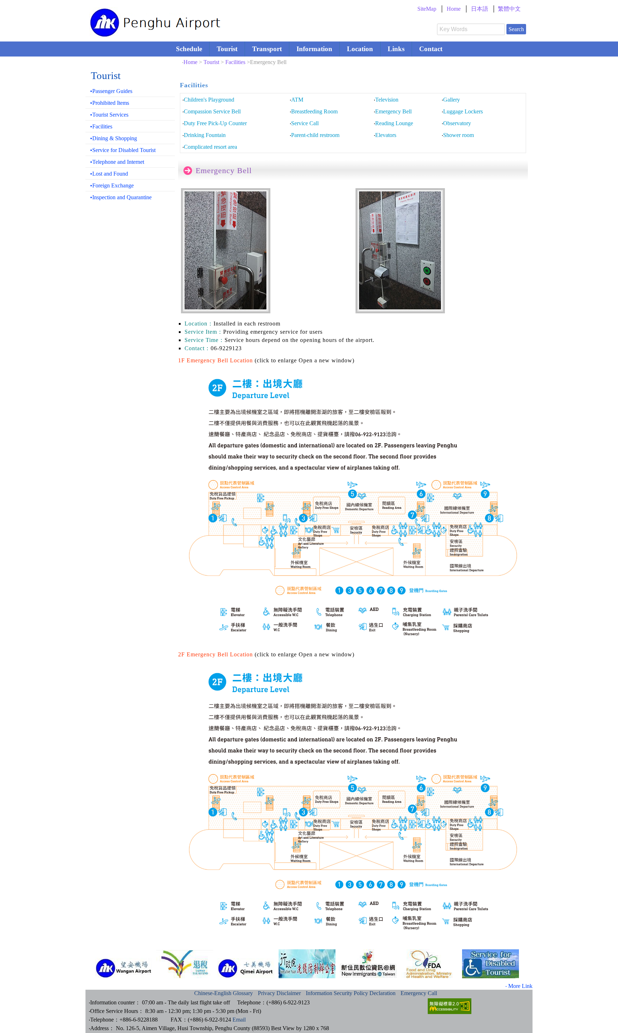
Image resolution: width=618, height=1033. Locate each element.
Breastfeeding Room (314, 111)
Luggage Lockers (463, 111)
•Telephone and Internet (117, 162)
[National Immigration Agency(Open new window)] (368, 963)
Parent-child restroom (315, 135)
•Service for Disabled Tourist (123, 150)
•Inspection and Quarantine (121, 197)
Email (239, 1020)
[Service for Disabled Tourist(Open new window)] (490, 963)
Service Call (305, 123)
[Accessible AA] (449, 1012)
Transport (267, 49)
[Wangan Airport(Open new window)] (123, 968)
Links (396, 49)
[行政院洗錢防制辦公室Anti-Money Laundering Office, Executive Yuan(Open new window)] (307, 963)
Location (360, 49)
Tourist (227, 49)
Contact (430, 49)
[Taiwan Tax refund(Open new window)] (184, 964)
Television (386, 100)
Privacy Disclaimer (279, 993)
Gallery (451, 100)
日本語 (479, 9)
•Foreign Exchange (112, 185)
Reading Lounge (394, 123)
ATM (297, 100)
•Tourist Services (109, 115)
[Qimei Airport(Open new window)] (245, 968)
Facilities (235, 62)
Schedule (189, 49)
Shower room (458, 135)
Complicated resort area (210, 147)
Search (516, 29)
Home (454, 9)
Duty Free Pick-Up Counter (215, 123)
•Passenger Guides (111, 91)
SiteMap (426, 9)
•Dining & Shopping (113, 138)
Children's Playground (209, 100)
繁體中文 (509, 9)
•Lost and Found (109, 174)
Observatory (457, 123)
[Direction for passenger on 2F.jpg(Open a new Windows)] (353, 645)
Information (314, 49)
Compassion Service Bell (212, 111)
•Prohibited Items (109, 103)
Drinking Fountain (205, 135)
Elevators (385, 135)
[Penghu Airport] (156, 34)
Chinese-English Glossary (223, 993)
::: (240, 9)
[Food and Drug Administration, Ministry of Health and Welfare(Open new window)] (429, 963)
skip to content (95, 2)
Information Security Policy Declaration (351, 993)
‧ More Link (519, 986)
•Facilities (101, 126)
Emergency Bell (393, 111)
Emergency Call (419, 993)
